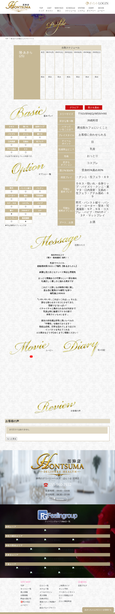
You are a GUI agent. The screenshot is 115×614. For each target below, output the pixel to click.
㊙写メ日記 (25, 602)
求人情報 (43, 595)
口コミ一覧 (44, 585)
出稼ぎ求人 (44, 598)
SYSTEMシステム (81, 9)
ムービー (24, 605)
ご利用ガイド (64, 585)
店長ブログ (82, 585)
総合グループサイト (48, 607)
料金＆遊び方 (26, 598)
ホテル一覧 (44, 589)
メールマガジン (46, 592)
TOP (22, 585)
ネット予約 (63, 589)
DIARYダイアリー (91, 9)
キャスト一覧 (26, 589)
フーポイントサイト (67, 592)
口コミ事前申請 (65, 601)
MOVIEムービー (101, 9)
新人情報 (24, 592)
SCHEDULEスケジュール (70, 9)
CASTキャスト (49, 9)
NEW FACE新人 (59, 9)
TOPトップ (41, 9)
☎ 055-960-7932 (57, 484)
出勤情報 (24, 595)
